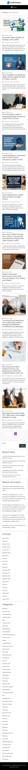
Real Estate (5, 710)
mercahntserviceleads (7, 686)
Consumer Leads (8, 232)
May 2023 (4, 590)
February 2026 (6, 544)
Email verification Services (8, 634)
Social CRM (5, 738)
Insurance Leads (8, 153)
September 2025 (6, 552)
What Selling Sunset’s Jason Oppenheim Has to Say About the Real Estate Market (13, 488)
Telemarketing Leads (7, 741)
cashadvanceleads (6, 614)
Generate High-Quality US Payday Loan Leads (13, 38)
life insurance (5, 678)
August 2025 (5, 555)
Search (4, 443)
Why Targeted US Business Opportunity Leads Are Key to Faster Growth (13, 77)
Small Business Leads (7, 733)
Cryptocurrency (6, 623)
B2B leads (4, 608)
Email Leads (5, 626)
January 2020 (5, 599)
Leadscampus (5, 675)
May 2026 (4, 541)
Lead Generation (6, 669)
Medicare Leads (6, 683)
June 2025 (4, 561)
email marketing (6, 628)
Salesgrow (4, 727)
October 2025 (5, 549)
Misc (3, 695)
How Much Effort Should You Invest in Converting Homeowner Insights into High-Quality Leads (13, 237)
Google (4, 640)
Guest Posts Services (7, 646)
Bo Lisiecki (5, 494)
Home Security (5, 649)
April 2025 (5, 567)
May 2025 (4, 564)
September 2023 (6, 578)
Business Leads (6, 611)
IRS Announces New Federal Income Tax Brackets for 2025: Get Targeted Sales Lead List (12, 370)
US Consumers (5, 750)
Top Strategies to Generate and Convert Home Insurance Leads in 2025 (13, 157)
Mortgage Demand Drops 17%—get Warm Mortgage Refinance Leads (13, 415)
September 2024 (6, 576)
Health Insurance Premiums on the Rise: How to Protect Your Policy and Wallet (13, 277)
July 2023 (4, 584)
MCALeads (5, 681)
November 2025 (6, 547)
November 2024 (6, 570)
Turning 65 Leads (6, 744)
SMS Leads (5, 736)
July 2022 (4, 596)
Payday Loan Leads (7, 704)
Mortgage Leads (6, 698)
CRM (3, 620)
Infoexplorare (5, 657)
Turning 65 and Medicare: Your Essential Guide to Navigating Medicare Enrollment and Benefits (13, 323)
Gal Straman (5, 486)
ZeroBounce (5, 759)
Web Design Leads (6, 756)
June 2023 (4, 587)
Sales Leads (5, 724)
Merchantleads (6, 689)
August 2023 (5, 581)
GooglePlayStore (6, 643)
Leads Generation (6, 672)
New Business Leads (7, 701)
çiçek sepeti (5, 525)
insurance (4, 660)
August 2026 (5, 538)
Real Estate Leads (6, 712)
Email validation (6, 631)
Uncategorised (6, 747)
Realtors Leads (6, 715)
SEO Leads (5, 730)
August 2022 (5, 593)
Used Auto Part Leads (7, 753)
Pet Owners (5, 707)
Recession (4, 718)
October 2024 (5, 573)
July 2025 (4, 558)
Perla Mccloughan (6, 505)
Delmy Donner (5, 515)
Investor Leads (6, 666)
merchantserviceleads (7, 692)
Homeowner (5, 652)
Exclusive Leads (8, 35)
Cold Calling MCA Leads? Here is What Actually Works (12, 197)
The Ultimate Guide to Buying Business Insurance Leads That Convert (13, 116)
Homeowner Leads (6, 655)
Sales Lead (4, 721)
